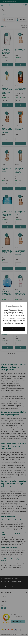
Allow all (14, 329)
